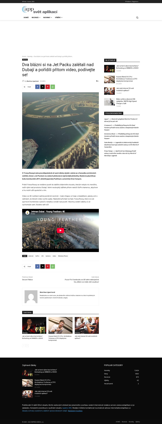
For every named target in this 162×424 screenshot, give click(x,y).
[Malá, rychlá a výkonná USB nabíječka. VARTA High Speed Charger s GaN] (109, 102)
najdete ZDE (67, 408)
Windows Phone (63, 256)
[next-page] (27, 345)
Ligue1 (106, 119)
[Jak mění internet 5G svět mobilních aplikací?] (87, 325)
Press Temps (108, 151)
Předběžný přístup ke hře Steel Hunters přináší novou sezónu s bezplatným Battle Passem (121, 127)
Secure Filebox (27, 280)
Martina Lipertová (33, 81)
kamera (48, 256)
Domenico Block (109, 134)
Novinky (29, 56)
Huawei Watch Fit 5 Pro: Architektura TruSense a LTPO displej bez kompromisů (59, 338)
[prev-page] (23, 345)
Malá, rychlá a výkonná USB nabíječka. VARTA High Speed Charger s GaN (126, 101)
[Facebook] (37, 87)
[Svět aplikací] (39, 10)
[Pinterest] (47, 87)
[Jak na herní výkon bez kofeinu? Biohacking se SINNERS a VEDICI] (34, 325)
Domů (24, 56)
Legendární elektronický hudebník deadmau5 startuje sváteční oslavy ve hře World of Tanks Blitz (121, 144)
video (54, 256)
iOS (42, 256)
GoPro (37, 256)
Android (31, 256)
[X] (42, 87)
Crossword (108, 125)
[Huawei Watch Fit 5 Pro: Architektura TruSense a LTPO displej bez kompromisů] (60, 325)
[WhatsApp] (52, 87)
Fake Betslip (108, 142)
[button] (137, 17)
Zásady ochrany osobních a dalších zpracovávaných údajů (44, 411)
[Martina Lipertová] (23, 81)
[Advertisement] (81, 36)
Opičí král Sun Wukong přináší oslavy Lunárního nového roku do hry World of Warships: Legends (120, 153)
